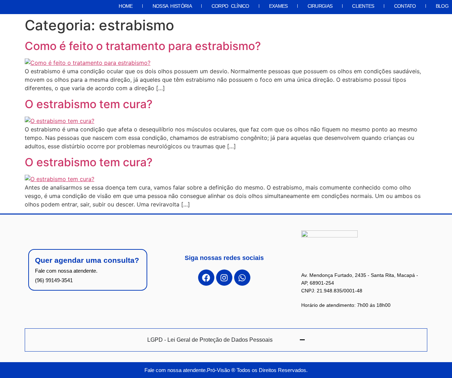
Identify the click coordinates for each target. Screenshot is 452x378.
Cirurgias (320, 6)
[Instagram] (224, 277)
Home (125, 6)
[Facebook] (206, 277)
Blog (442, 6)
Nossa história (172, 6)
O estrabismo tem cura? (89, 104)
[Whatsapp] (242, 277)
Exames (278, 6)
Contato (405, 6)
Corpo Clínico (230, 6)
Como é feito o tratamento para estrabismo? (143, 46)
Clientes (363, 6)
